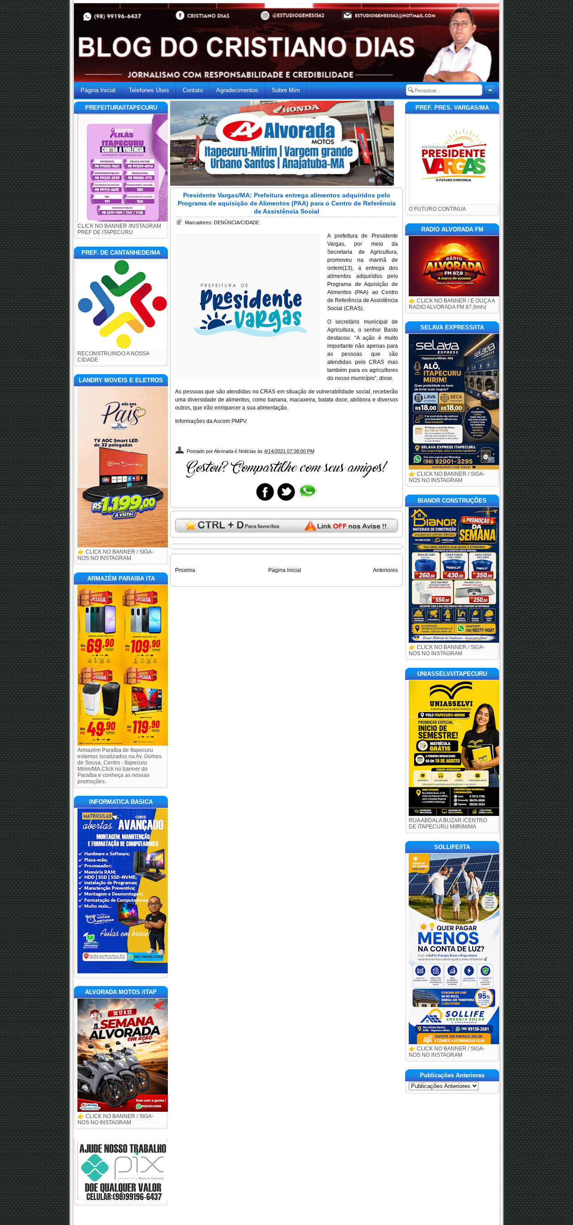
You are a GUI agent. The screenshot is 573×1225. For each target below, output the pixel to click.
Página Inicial (98, 90)
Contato (193, 90)
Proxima (185, 570)
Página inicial (284, 570)
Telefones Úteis (149, 90)
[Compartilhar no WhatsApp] (307, 500)
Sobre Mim (286, 90)
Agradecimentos (237, 90)
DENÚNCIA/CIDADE (236, 222)
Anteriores (385, 570)
